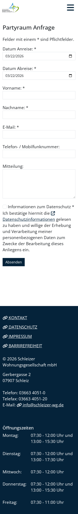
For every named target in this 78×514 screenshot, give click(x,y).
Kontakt (17, 317)
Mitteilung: (13, 166)
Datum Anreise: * (19, 49)
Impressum (20, 336)
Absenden (13, 262)
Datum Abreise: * (19, 68)
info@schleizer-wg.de (43, 405)
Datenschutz (22, 327)
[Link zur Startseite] (10, 7)
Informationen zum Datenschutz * (41, 206)
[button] (70, 7)
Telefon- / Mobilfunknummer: (31, 146)
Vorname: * (14, 88)
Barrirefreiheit (25, 345)
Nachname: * (15, 107)
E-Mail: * (11, 127)
